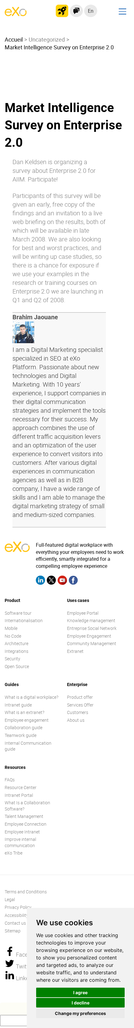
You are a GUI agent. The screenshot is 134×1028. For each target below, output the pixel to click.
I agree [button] (80, 992)
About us (75, 720)
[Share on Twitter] (10, 966)
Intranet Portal (19, 795)
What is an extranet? (24, 712)
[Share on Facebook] (10, 954)
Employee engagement (27, 720)
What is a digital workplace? (31, 697)
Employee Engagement (89, 636)
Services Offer (80, 705)
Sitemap (13, 931)
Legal (10, 899)
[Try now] (62, 11)
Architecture (16, 643)
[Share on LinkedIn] (10, 978)
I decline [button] (80, 1002)
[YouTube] (62, 581)
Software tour (18, 613)
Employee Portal (82, 613)
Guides (12, 684)
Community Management (91, 643)
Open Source (17, 666)
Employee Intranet (22, 832)
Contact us (15, 923)
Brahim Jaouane (35, 317)
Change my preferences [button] (80, 1013)
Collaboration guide (23, 727)
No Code (13, 636)
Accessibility (16, 915)
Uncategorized (47, 39)
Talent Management (24, 816)
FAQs (10, 780)
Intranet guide (18, 705)
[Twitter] (51, 581)
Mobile (11, 628)
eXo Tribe (13, 853)
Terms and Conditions (26, 892)
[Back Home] (15, 14)
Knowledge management (91, 620)
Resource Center (20, 787)
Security (12, 659)
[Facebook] (73, 581)
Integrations (16, 651)
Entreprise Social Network (92, 628)
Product (12, 600)
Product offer (80, 697)
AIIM (18, 179)
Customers (77, 712)
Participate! (43, 179)
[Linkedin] (40, 581)
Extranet (75, 651)
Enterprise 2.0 (67, 170)
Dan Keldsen (29, 162)
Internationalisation (24, 620)
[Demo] (76, 11)
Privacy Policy (18, 907)
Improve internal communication (20, 842)
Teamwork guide (20, 735)
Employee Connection (25, 824)
